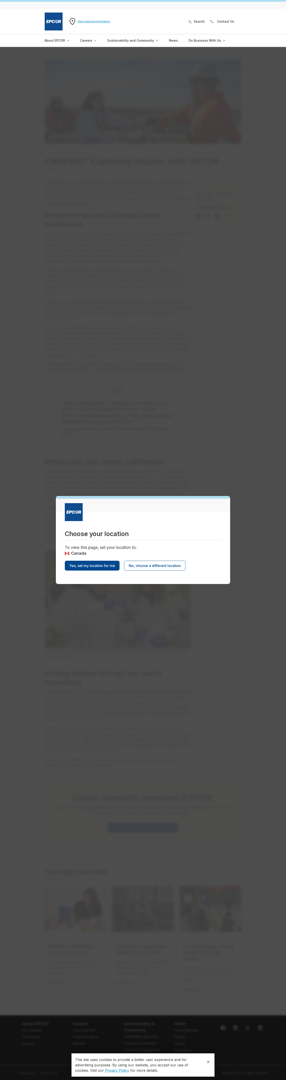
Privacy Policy (117, 1070)
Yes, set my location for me (92, 565)
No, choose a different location (155, 565)
